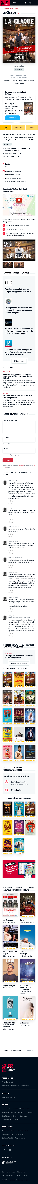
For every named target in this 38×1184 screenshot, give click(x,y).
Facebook (4, 1150)
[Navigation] (34, 2)
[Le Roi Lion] (7, 827)
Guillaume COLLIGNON (11, 151)
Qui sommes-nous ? (8, 1172)
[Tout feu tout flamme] (30, 827)
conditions (21, 466)
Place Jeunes (20, 1134)
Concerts (30, 1112)
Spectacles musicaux (18, 75)
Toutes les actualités (19, 663)
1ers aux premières (8, 1131)
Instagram (10, 1150)
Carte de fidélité (7, 1138)
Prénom (6, 437)
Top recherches (20, 1138)
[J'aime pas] (13, 501)
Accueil (6, 1051)
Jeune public (6, 1109)
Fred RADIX (20, 84)
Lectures (21, 1112)
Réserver (12, 117)
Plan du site (21, 1172)
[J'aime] (10, 501)
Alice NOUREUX (25, 148)
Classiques (23, 1116)
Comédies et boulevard (18, 77)
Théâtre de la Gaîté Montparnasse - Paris (19, 81)
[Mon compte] (29, 2)
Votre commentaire (10, 420)
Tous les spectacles (8, 1098)
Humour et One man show (21, 1109)
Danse (17, 1120)
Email (5, 448)
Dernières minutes (23, 1131)
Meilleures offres (7, 1134)
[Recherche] (25, 2)
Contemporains (7, 1120)
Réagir (10, 503)
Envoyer (8, 460)
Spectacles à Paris (10, 9)
